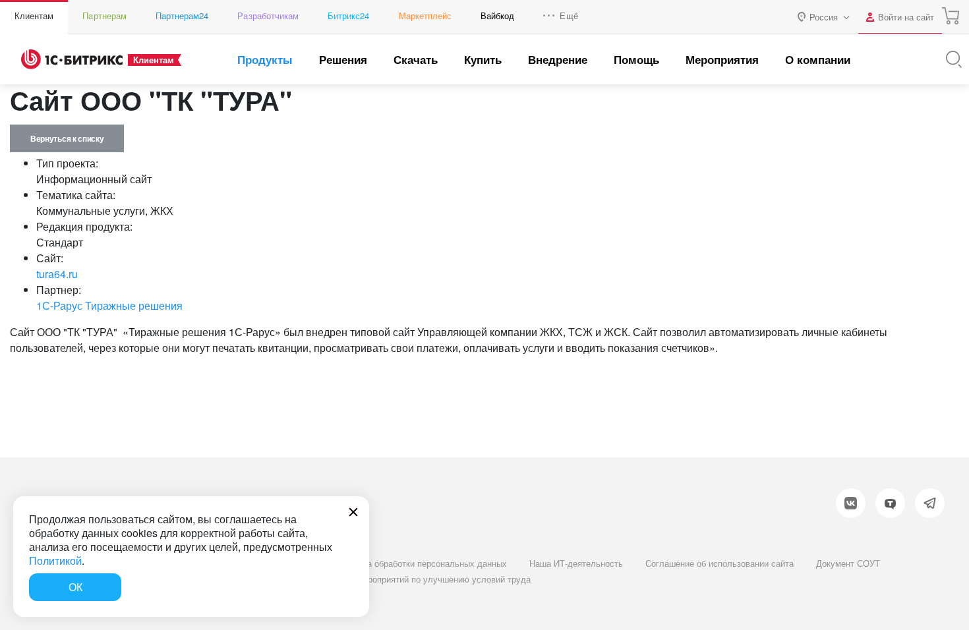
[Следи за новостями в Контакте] (851, 503)
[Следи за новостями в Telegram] (930, 503)
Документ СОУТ (848, 563)
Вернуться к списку (66, 138)
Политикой (55, 560)
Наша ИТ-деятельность (576, 563)
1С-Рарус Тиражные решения (109, 305)
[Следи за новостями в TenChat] (890, 503)
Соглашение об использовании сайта (719, 563)
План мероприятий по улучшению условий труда (432, 579)
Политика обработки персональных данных (420, 563)
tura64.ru (57, 273)
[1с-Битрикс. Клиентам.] (72, 59)
